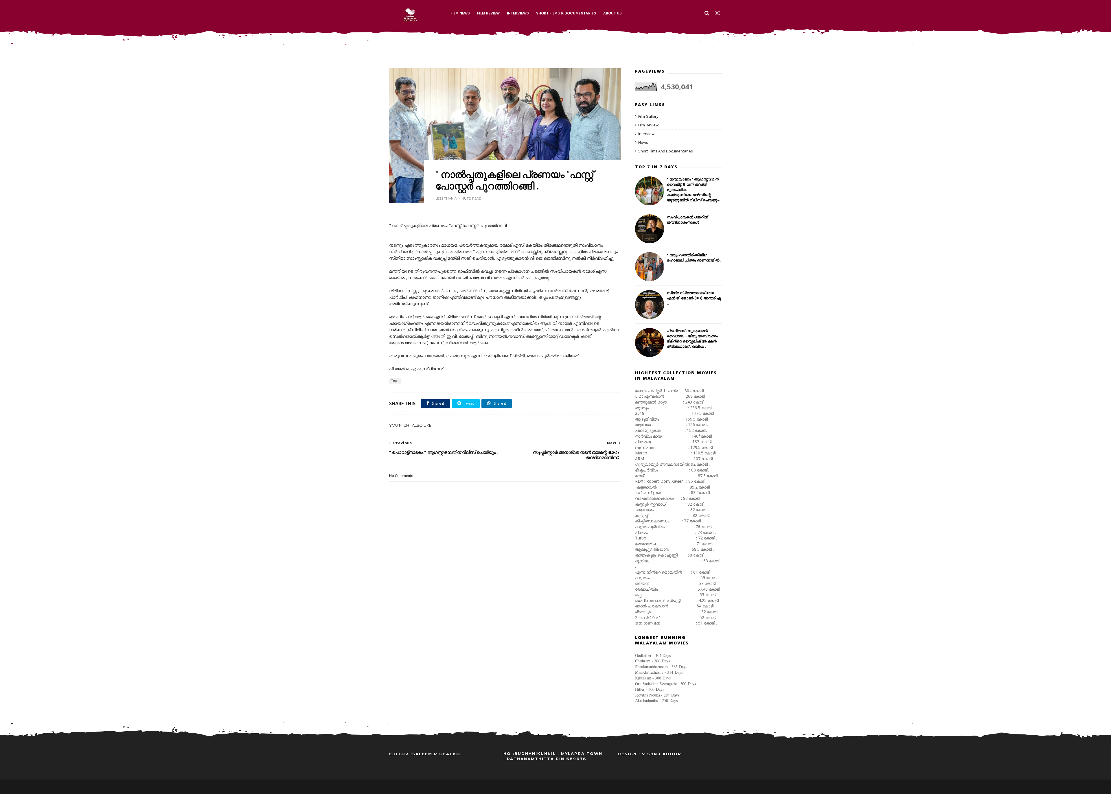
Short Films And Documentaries (665, 151)
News (643, 142)
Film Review (488, 13)
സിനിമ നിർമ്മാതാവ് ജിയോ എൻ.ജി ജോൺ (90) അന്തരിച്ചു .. (694, 297)
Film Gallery (648, 116)
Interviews (518, 13)
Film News (460, 13)
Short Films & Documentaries (566, 13)
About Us (612, 13)
